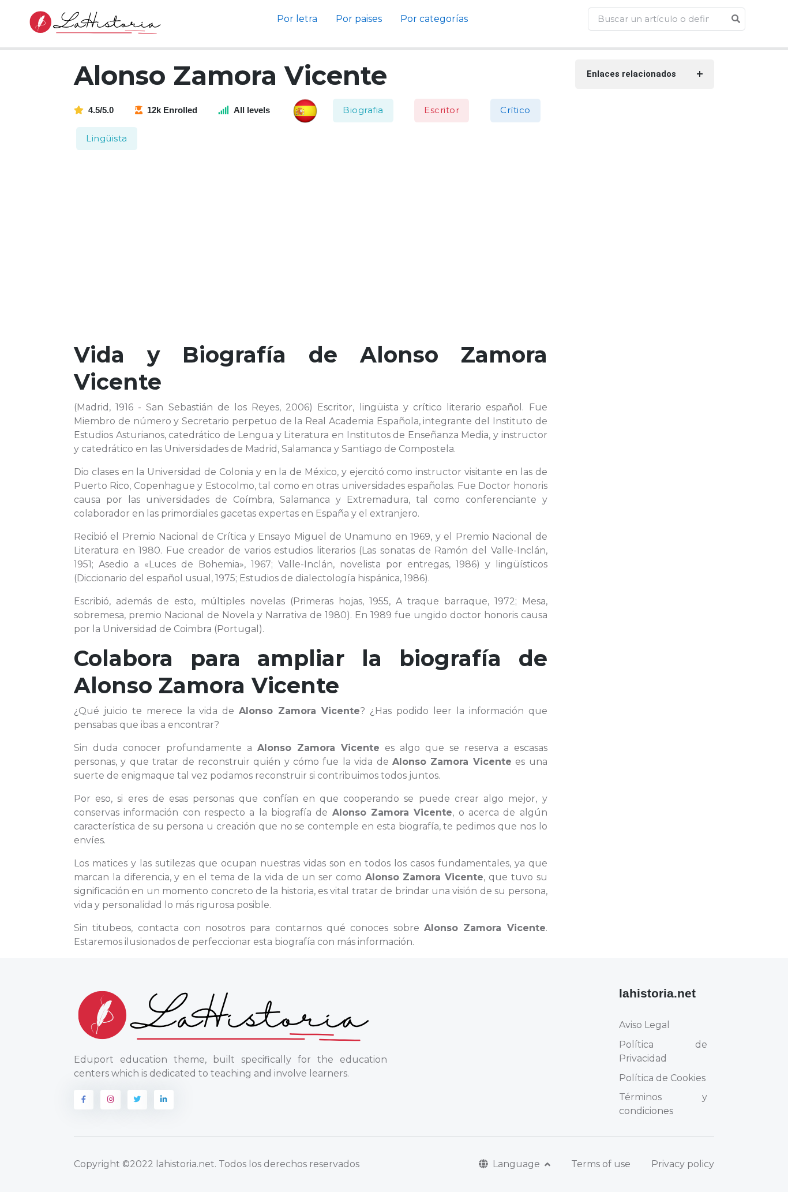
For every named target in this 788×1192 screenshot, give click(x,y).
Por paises (359, 18)
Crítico (515, 109)
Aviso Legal (644, 1024)
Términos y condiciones (663, 1104)
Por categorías (434, 18)
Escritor (441, 109)
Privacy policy (682, 1164)
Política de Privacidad (663, 1051)
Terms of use (601, 1164)
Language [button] (517, 1164)
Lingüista (106, 138)
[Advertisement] (317, 247)
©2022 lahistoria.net (168, 1164)
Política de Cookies (662, 1078)
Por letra (297, 18)
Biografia (363, 109)
